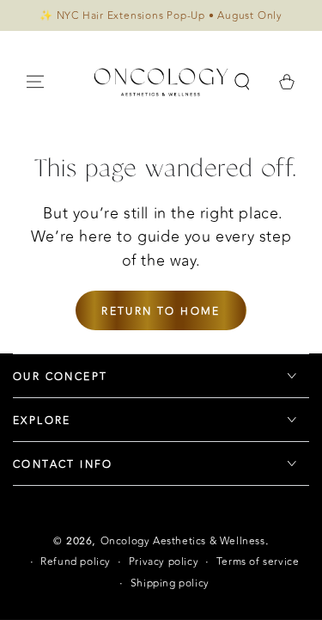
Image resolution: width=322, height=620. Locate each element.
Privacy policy (163, 562)
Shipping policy (170, 583)
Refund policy (75, 562)
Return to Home (161, 311)
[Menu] (35, 81)
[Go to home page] (160, 81)
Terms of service (258, 562)
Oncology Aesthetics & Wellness (182, 541)
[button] (242, 81)
